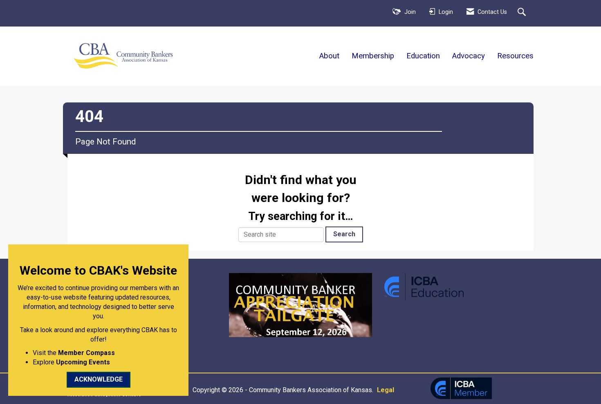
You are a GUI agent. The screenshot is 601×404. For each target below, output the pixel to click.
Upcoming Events (83, 362)
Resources (515, 55)
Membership (373, 55)
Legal (385, 390)
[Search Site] (523, 12)
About (329, 55)
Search (344, 234)
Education (423, 55)
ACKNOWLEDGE (98, 379)
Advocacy (468, 55)
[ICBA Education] (424, 286)
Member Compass (86, 353)
